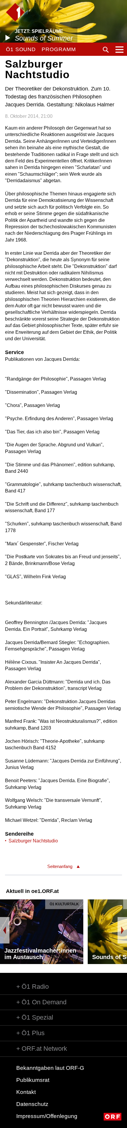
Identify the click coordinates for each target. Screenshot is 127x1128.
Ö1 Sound (21, 49)
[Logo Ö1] (15, 12)
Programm (59, 49)
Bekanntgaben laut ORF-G (50, 1068)
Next (122, 930)
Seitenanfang (59, 866)
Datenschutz (32, 1104)
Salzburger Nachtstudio (33, 840)
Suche (106, 50)
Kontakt (26, 1092)
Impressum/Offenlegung (46, 1116)
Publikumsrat (32, 1080)
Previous (4, 930)
